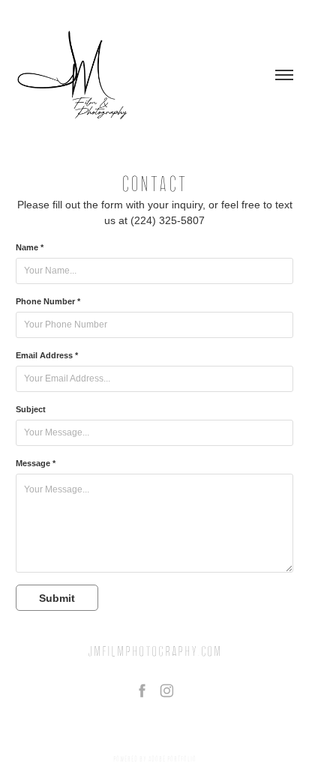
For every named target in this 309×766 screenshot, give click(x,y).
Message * (36, 463)
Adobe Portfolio (172, 759)
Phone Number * (48, 301)
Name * (30, 247)
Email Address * (47, 355)
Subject (31, 409)
